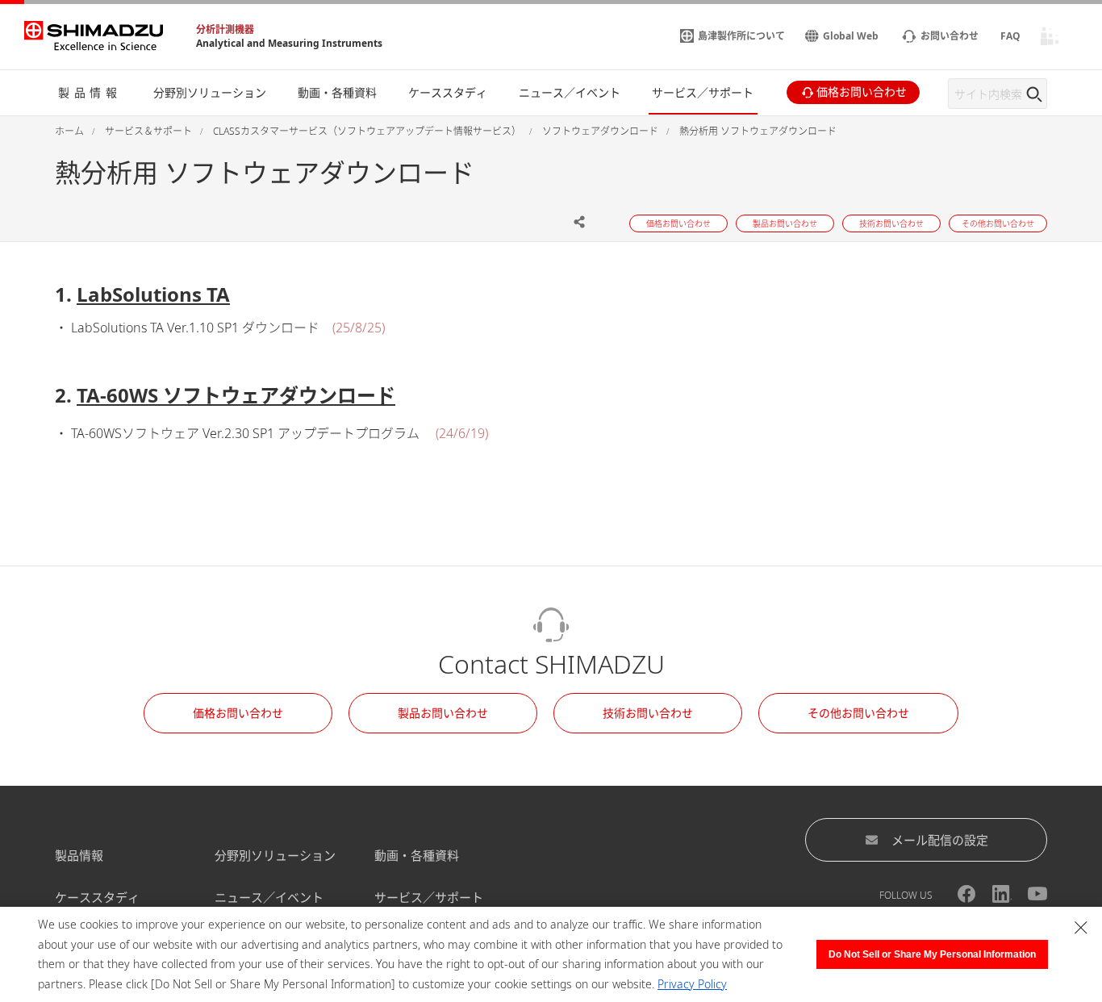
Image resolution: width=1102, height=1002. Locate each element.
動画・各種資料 (416, 855)
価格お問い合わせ (238, 712)
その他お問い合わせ (858, 712)
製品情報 (79, 855)
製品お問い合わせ (443, 712)
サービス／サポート (428, 897)
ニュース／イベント (269, 897)
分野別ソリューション (275, 855)
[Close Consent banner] (1081, 928)
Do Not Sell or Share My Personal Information (932, 954)
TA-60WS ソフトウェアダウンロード (236, 395)
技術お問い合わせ (648, 712)
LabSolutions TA (153, 294)
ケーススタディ (97, 897)
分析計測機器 (225, 29)
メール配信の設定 (939, 840)
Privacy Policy (692, 984)
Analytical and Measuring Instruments (289, 43)
